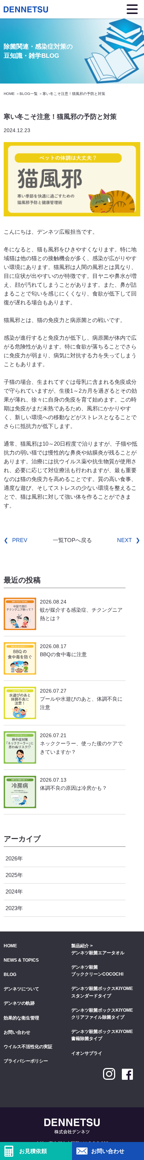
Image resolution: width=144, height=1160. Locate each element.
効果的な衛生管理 (21, 1018)
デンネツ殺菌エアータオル (97, 952)
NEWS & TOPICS (21, 960)
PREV (19, 540)
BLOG (10, 974)
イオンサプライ (86, 1053)
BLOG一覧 (29, 94)
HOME (9, 94)
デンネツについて (21, 988)
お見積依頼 (33, 1151)
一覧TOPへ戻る (72, 540)
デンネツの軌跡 (19, 1003)
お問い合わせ (107, 1151)
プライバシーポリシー (26, 1061)
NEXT (124, 540)
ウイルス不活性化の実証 (28, 1046)
